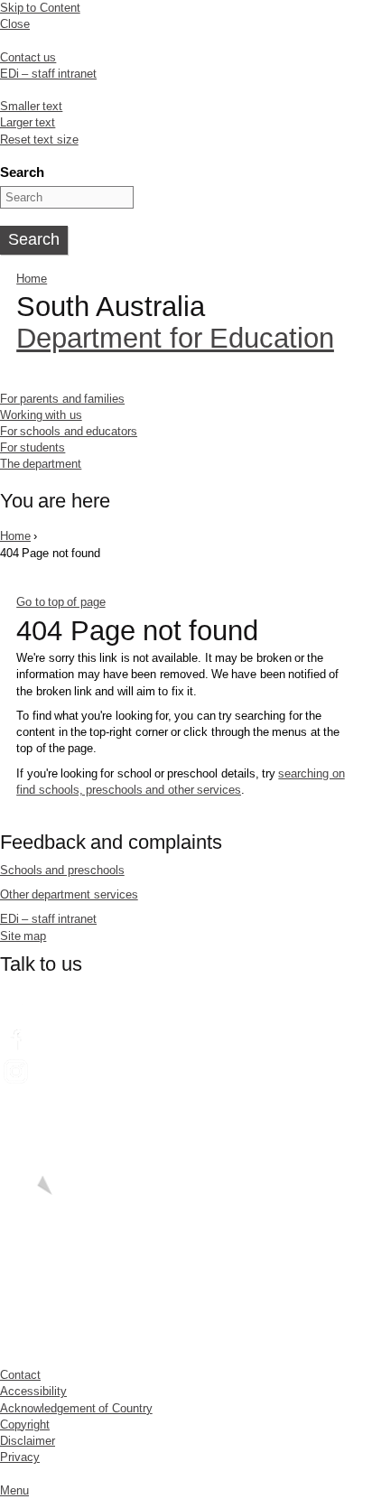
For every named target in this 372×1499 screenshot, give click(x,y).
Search (22, 172)
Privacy (20, 1457)
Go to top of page (60, 602)
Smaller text (31, 106)
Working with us (41, 415)
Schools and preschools (62, 870)
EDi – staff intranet (48, 73)
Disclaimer (27, 1441)
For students (32, 447)
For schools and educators (68, 431)
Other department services (69, 894)
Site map (23, 936)
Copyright (25, 1424)
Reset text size (39, 139)
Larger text (27, 122)
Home (31, 278)
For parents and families (62, 398)
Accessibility (33, 1391)
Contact (20, 1375)
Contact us (28, 57)
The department (40, 463)
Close (15, 24)
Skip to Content (40, 7)
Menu (14, 1490)
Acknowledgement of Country (76, 1408)
